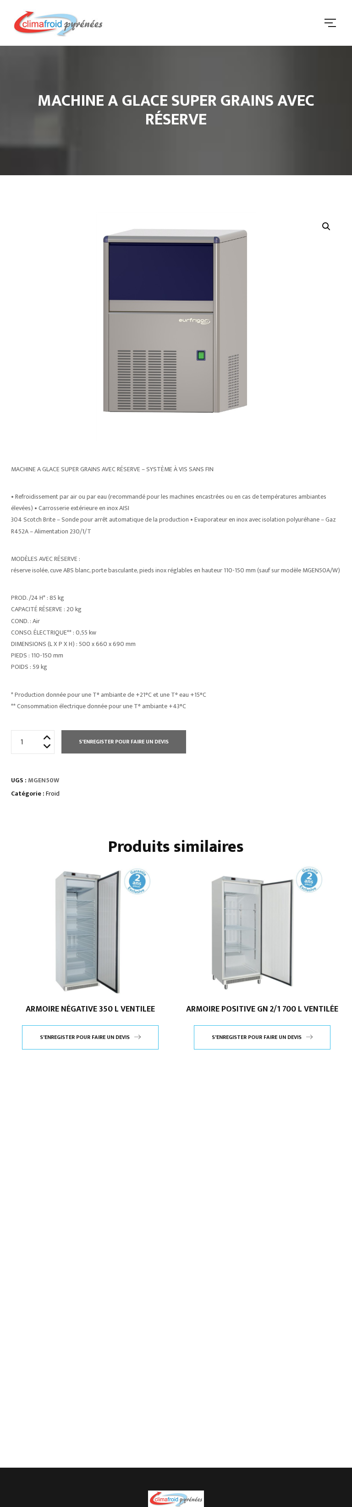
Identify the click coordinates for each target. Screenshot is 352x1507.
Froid (53, 793)
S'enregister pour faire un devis (124, 741)
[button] (326, 226)
